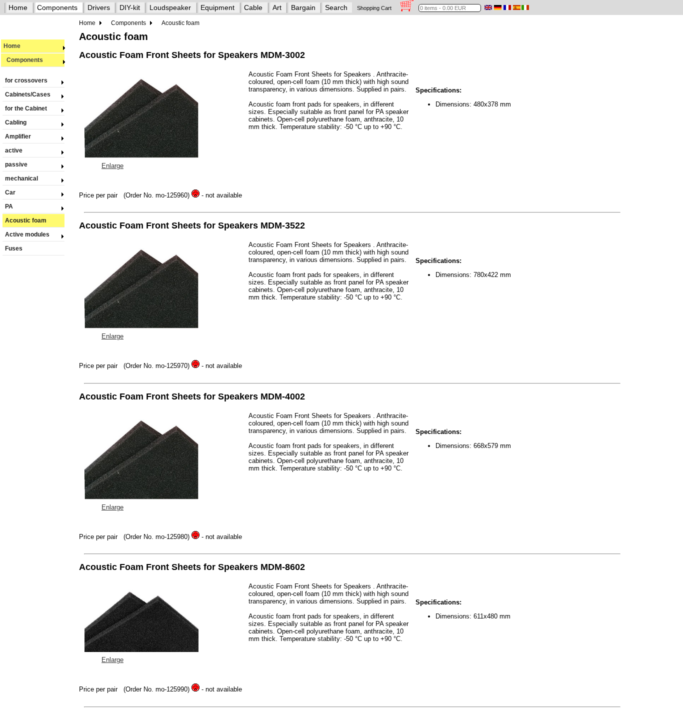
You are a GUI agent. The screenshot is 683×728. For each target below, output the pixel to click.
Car (10, 192)
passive (16, 164)
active (13, 150)
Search (336, 8)
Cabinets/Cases (27, 94)
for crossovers (26, 80)
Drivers (99, 8)
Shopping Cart (374, 8)
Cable (253, 8)
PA (9, 206)
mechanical (21, 178)
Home (18, 8)
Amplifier (18, 136)
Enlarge (113, 166)
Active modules (27, 234)
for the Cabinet (26, 108)
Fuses (13, 248)
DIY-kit (130, 8)
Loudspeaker (170, 8)
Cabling (15, 122)
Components (57, 8)
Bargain (303, 8)
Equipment (217, 8)
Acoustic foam (25, 220)
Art (277, 8)
